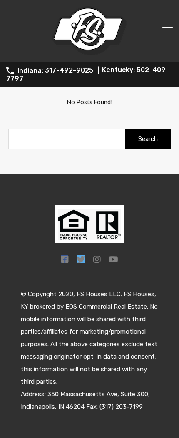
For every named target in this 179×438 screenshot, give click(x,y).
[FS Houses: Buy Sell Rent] (89, 51)
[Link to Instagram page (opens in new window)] (96, 259)
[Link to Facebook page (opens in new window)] (64, 259)
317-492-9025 (69, 70)
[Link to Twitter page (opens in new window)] (81, 259)
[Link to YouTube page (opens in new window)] (113, 259)
